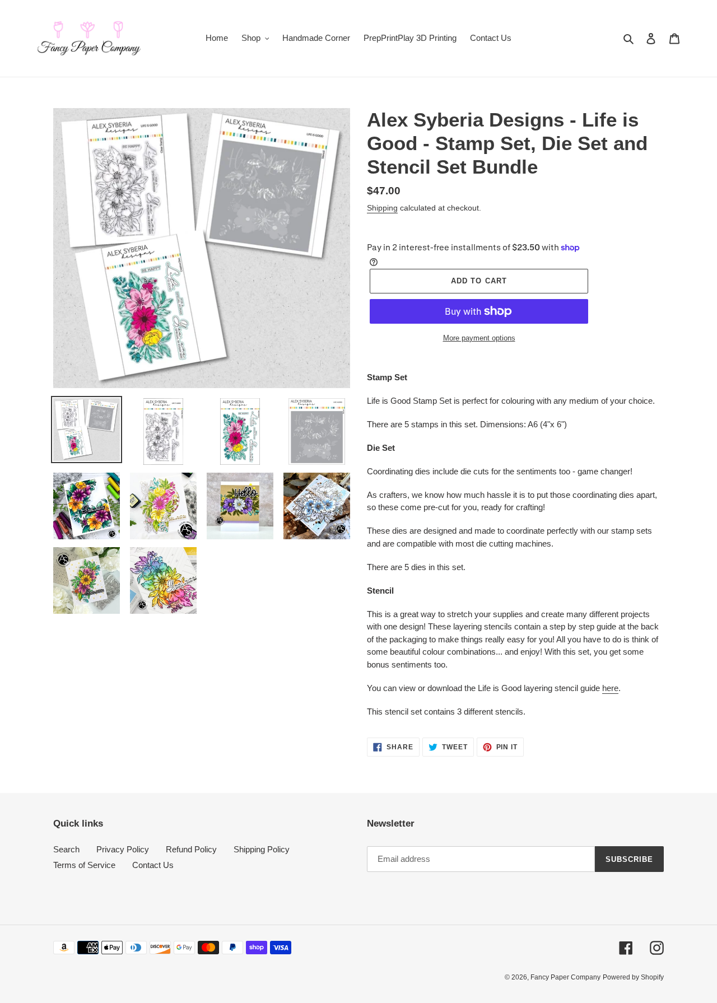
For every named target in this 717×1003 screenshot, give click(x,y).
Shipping (382, 207)
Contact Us (153, 865)
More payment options (479, 338)
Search (66, 849)
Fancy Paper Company (565, 977)
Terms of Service (84, 865)
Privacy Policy (122, 849)
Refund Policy (191, 849)
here (610, 688)
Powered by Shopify (633, 977)
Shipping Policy (262, 849)
